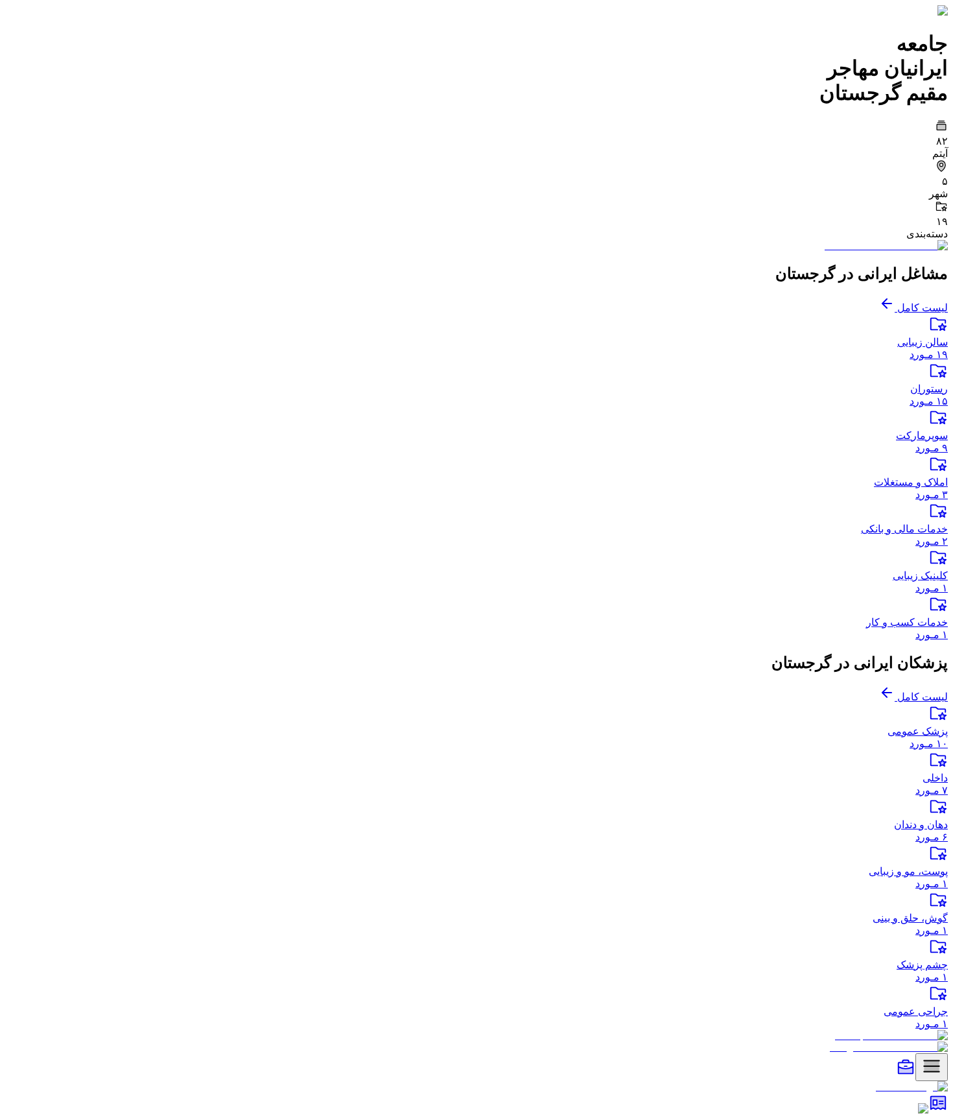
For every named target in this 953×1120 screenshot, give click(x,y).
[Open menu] (931, 1067)
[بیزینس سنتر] (905, 1073)
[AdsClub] (938, 1108)
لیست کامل (921, 307)
